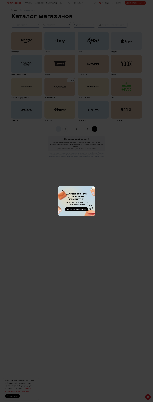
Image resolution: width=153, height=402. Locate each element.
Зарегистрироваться (76, 209)
